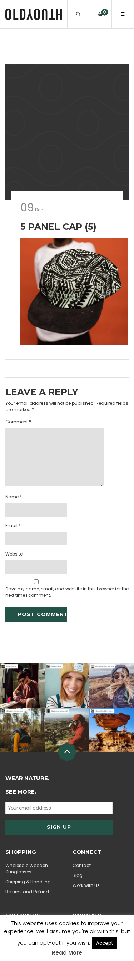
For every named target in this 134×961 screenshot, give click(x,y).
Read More (67, 952)
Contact (82, 865)
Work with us (86, 885)
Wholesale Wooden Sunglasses (26, 868)
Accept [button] (104, 943)
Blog (78, 875)
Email (13, 525)
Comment (18, 422)
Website (14, 554)
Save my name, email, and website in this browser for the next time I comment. (67, 592)
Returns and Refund (27, 892)
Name (13, 497)
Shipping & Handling (28, 882)
